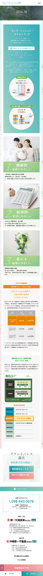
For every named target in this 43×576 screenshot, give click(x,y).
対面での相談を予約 (20, 474)
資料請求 (33, 574)
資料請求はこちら (20, 468)
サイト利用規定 (21, 560)
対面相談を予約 (21, 567)
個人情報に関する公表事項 (21, 556)
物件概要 (11, 574)
